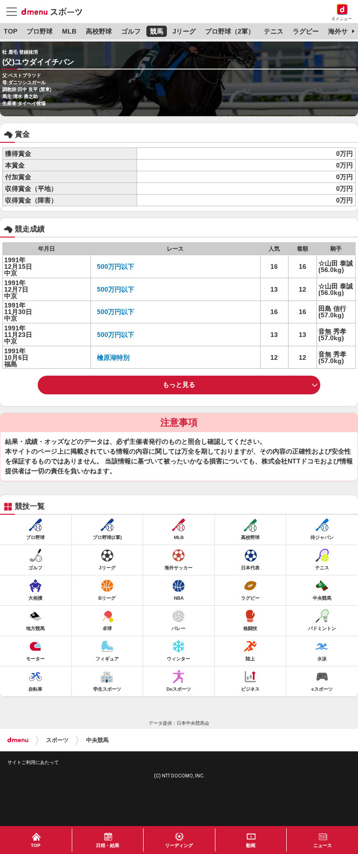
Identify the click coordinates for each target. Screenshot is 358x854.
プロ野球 (40, 31)
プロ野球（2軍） (230, 31)
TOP (10, 31)
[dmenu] (18, 740)
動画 (250, 845)
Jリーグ (184, 31)
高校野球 (99, 31)
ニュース (322, 845)
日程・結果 (107, 845)
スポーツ (57, 740)
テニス (273, 31)
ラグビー (306, 31)
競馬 (156, 31)
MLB (69, 31)
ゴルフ (131, 31)
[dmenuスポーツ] (55, 11)
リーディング (179, 845)
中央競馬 (97, 740)
